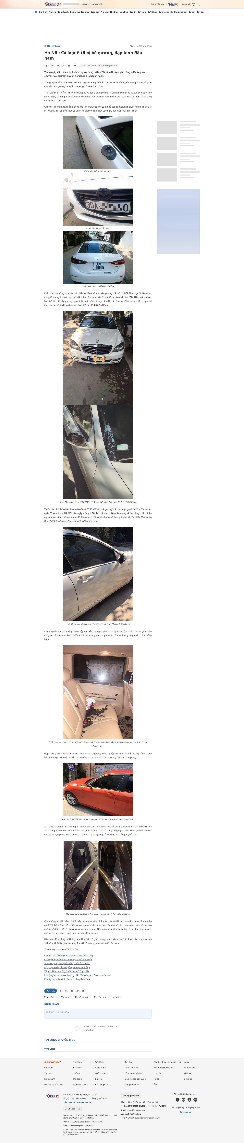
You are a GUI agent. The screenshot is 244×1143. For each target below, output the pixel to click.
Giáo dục (95, 12)
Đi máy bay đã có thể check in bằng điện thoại (67, 979)
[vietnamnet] (52, 5)
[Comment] (75, 66)
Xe (171, 12)
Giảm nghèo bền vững (135, 1079)
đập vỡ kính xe (81, 997)
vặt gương (116, 997)
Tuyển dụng (185, 1112)
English (157, 1073)
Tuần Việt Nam (158, 4)
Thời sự (52, 12)
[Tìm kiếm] (198, 4)
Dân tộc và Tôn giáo (79, 12)
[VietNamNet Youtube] (183, 1101)
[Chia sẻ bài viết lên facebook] (46, 66)
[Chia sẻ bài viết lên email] (58, 66)
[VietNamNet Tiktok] (189, 1101)
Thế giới (105, 12)
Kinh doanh (63, 12)
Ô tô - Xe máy (52, 46)
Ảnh (156, 1084)
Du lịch (192, 12)
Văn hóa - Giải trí (128, 12)
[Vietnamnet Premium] (52, 1063)
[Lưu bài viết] (69, 66)
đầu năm (65, 997)
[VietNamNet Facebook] (177, 1101)
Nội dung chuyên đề (163, 1067)
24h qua (188, 1079)
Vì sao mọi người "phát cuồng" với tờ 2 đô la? (67, 963)
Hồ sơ (156, 1079)
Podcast (187, 1073)
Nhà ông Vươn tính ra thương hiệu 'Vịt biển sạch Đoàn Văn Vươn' (77, 975)
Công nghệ (163, 12)
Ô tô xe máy (100, 1073)
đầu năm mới (100, 997)
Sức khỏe (152, 12)
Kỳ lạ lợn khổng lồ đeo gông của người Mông (67, 967)
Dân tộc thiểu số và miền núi (167, 1062)
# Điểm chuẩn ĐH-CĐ (92, 4)
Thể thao (114, 12)
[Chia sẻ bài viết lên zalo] (52, 66)
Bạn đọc (200, 12)
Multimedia (189, 1067)
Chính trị (43, 12)
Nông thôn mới (132, 1084)
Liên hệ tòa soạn (72, 1109)
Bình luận (51, 991)
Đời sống (142, 12)
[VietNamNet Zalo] (195, 1101)
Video (186, 1062)
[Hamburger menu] (207, 12)
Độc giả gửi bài (193, 1107)
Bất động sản (180, 12)
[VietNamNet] (36, 12)
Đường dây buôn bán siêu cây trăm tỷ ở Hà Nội (68, 959)
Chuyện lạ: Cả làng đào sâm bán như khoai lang (68, 955)
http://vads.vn (134, 1114)
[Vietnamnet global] (173, 5)
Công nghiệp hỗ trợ (134, 1073)
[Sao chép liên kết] (63, 66)
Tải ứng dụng (178, 1107)
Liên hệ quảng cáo (130, 1095)
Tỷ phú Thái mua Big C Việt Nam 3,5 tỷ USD (66, 971)
